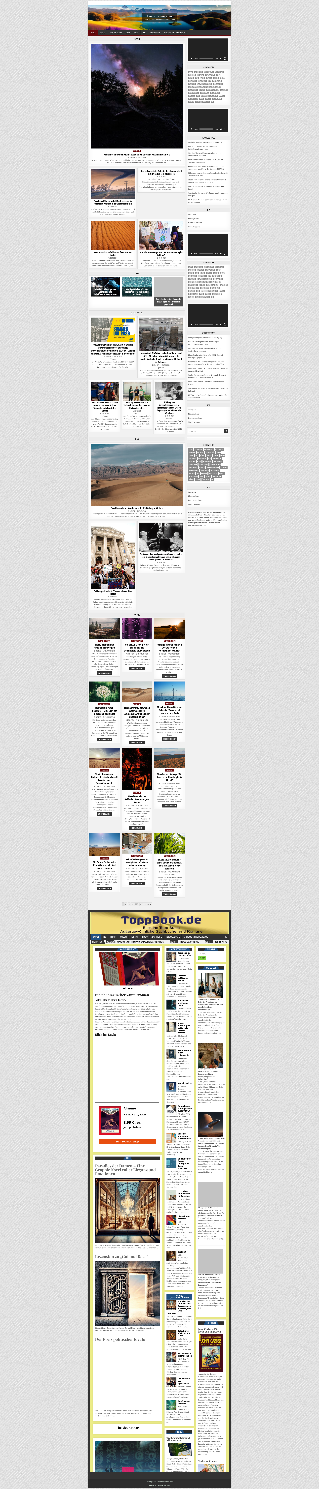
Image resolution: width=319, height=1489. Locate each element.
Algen (191, 72)
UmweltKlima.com (159, 16)
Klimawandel (218, 84)
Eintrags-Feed (193, 219)
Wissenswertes (155, 32)
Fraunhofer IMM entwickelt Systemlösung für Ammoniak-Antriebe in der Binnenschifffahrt (113, 202)
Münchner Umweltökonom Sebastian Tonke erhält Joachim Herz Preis (137, 154)
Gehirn (216, 78)
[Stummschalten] (221, 58)
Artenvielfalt (208, 72)
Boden (219, 75)
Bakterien (192, 75)
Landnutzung (203, 87)
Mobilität (224, 90)
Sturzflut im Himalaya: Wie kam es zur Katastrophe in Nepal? (161, 253)
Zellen (198, 102)
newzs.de (192, 96)
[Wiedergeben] (191, 58)
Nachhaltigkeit (194, 93)
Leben (128, 32)
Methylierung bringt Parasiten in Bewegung (104, 646)
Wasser (207, 99)
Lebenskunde (105, 641)
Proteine (204, 96)
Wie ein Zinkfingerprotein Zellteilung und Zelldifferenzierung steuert (137, 647)
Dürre (202, 78)
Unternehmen (193, 99)
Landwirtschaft (215, 87)
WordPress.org (194, 227)
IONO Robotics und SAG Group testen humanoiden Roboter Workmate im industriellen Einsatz (105, 406)
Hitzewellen (202, 81)
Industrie (192, 84)
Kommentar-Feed (195, 223)
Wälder (191, 102)
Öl (212, 102)
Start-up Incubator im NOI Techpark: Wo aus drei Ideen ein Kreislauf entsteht (137, 405)
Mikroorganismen (213, 90)
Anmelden (192, 214)
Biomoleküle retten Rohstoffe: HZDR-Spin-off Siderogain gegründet (137, 295)
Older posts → (145, 904)
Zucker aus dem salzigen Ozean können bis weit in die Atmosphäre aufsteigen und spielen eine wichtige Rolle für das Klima (161, 557)
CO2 (197, 78)
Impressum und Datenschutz (173, 32)
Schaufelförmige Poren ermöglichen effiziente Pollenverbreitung (168, 301)
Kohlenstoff (193, 87)
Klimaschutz (207, 84)
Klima (144, 32)
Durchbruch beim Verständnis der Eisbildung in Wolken (137, 508)
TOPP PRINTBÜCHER (116, 32)
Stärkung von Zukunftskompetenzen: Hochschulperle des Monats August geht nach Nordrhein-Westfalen (169, 407)
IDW (209, 81)
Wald (201, 99)
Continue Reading (105, 673)
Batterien (200, 75)
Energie (209, 78)
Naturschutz (215, 93)
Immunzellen (217, 81)
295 (136, 904)
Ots (198, 96)
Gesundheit (192, 81)
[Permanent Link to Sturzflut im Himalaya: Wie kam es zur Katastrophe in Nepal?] (161, 235)
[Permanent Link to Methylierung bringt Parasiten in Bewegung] (104, 628)
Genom (222, 78)
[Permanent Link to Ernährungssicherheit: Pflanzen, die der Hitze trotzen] (113, 556)
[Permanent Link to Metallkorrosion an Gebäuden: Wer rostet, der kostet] (113, 235)
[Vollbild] (225, 58)
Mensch (201, 90)
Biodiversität (210, 75)
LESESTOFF (103, 32)
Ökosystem (205, 102)
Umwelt (136, 32)
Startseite (93, 32)
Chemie (191, 78)
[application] (208, 49)
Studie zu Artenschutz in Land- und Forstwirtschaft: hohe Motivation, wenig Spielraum (169, 864)
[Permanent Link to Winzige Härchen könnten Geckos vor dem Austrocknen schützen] (169, 628)
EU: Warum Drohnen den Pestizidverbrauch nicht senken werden (104, 865)
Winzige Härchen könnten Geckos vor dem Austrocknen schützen (105, 292)
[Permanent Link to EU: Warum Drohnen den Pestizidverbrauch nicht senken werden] (104, 844)
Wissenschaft (217, 99)
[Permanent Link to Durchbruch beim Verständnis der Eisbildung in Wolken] (137, 475)
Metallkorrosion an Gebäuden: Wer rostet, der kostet (112, 253)
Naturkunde (205, 93)
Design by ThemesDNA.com (159, 1485)
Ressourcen (213, 96)
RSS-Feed (132, 157)
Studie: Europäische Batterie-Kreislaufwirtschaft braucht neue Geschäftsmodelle (161, 172)
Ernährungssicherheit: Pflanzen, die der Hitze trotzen (113, 592)
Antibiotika (198, 72)
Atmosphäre (219, 72)
